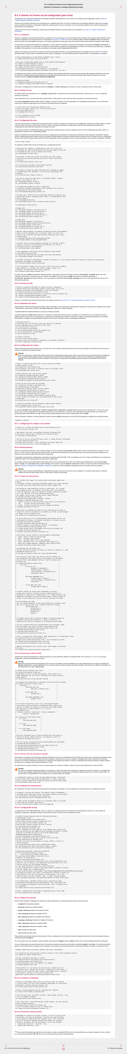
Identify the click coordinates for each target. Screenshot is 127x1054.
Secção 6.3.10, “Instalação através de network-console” (78, 300)
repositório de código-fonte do (36, 465)
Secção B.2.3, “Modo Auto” (60, 39)
